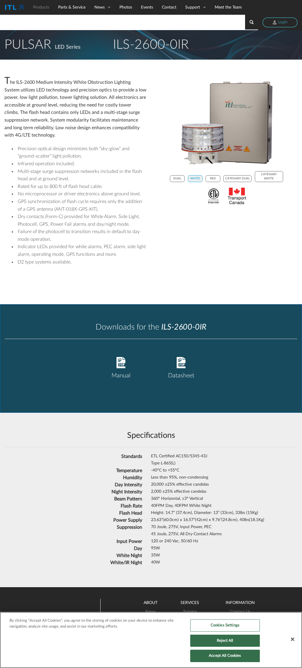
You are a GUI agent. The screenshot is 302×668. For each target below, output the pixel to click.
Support (192, 7)
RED (213, 178)
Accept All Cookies (225, 656)
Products (41, 7)
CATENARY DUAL (237, 178)
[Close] (292, 639)
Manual (120, 376)
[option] (226, 123)
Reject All (225, 641)
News (99, 7)
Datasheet (181, 376)
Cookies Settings (225, 625)
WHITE (195, 178)
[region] (151, 640)
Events (147, 7)
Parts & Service (72, 7)
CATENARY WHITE (269, 176)
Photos (125, 7)
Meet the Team (228, 7)
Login (282, 22)
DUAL (177, 178)
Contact (169, 7)
